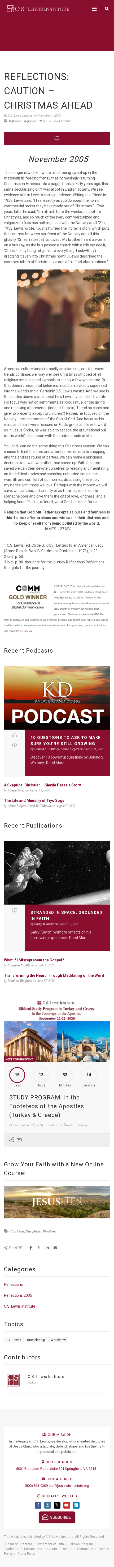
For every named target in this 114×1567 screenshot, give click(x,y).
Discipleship (33, 1231)
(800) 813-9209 (36, 1486)
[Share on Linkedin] (47, 1248)
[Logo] (38, 8)
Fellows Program (81, 1544)
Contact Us (85, 1549)
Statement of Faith (50, 1544)
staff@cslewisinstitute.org (69, 1486)
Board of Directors (18, 1544)
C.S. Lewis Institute (58, 121)
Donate (67, 1549)
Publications (33, 1549)
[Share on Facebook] (30, 1248)
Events (52, 1549)
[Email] (55, 1248)
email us (27, 631)
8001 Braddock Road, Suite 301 (40, 1469)
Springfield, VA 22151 (81, 1469)
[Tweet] (39, 1248)
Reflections (16, 121)
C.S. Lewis (17, 1231)
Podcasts (12, 1549)
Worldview (49, 1231)
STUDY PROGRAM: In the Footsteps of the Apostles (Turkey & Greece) (46, 1106)
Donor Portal (26, 1554)
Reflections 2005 (34, 121)
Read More (55, 763)
